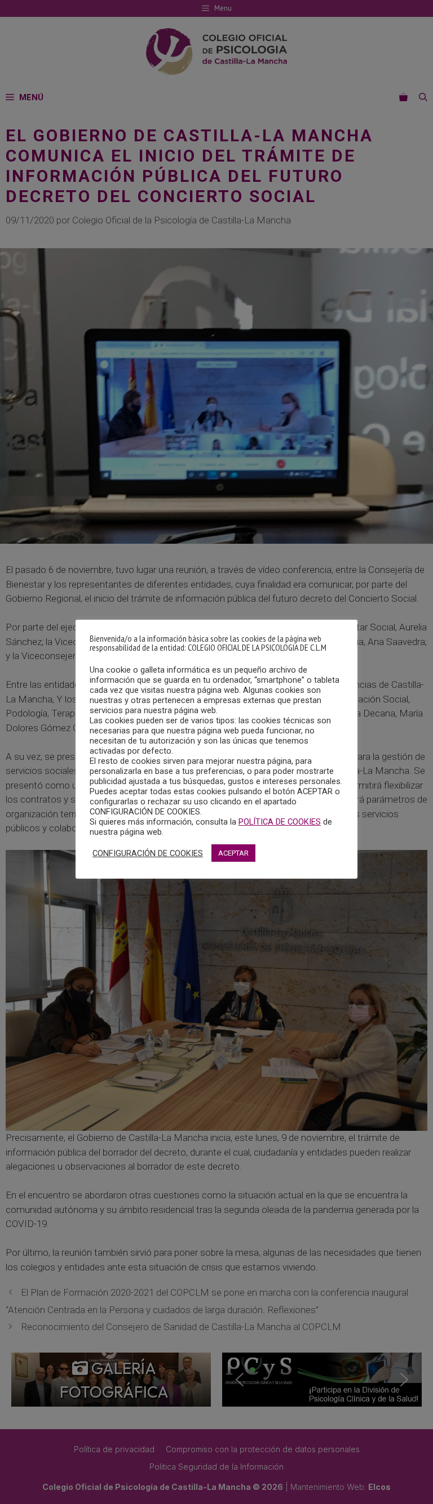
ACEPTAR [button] (233, 853)
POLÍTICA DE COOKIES (279, 822)
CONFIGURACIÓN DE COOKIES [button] (147, 853)
